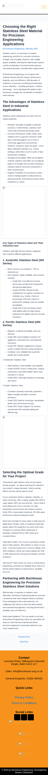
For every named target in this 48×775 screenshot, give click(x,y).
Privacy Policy (24, 697)
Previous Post (24, 637)
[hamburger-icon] (44, 7)
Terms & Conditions (24, 703)
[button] (24, 692)
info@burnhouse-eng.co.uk (28, 671)
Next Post (24, 642)
